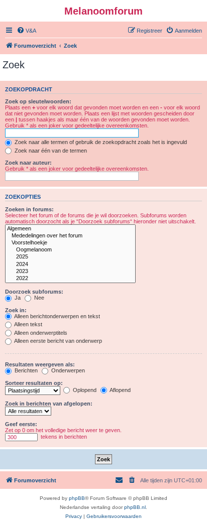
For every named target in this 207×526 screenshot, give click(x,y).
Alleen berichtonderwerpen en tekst (56, 316)
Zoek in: (16, 310)
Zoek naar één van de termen (50, 151)
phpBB (77, 498)
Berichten (25, 370)
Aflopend (120, 390)
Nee (38, 298)
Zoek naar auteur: (28, 163)
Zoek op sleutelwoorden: (38, 101)
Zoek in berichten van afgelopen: (48, 404)
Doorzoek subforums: (34, 292)
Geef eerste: (21, 424)
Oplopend (83, 390)
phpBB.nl (135, 507)
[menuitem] (26, 31)
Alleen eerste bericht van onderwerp (57, 341)
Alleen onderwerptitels (40, 333)
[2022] (70, 278)
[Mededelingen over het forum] (70, 235)
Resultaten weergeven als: (40, 364)
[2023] (70, 271)
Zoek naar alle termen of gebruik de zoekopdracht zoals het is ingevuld (100, 142)
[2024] (70, 264)
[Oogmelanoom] (70, 249)
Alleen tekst (27, 324)
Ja (17, 298)
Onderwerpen (67, 370)
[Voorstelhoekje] (70, 242)
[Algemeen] (70, 228)
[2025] (70, 256)
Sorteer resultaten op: (34, 383)
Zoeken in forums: (29, 209)
